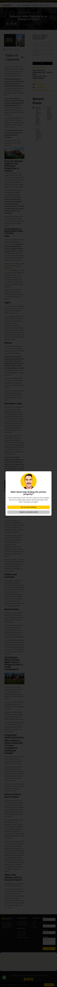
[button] (49, 473)
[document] (28, 493)
